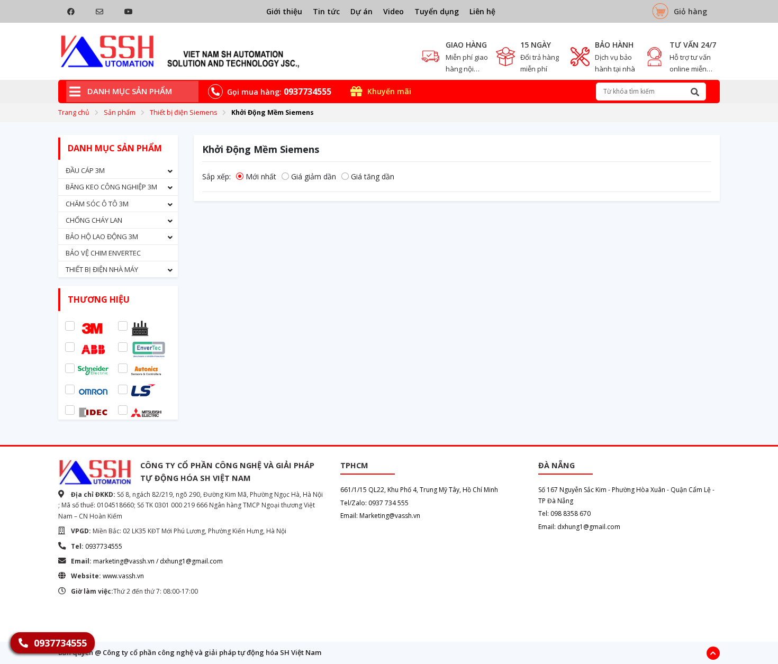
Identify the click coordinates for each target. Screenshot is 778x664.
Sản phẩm (119, 112)
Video (393, 11)
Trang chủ (73, 112)
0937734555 (103, 546)
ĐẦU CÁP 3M (85, 170)
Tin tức (326, 11)
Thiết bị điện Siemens (183, 112)
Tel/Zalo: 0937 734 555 (374, 502)
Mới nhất (261, 176)
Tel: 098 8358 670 (564, 513)
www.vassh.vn (123, 575)
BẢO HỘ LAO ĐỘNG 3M (102, 236)
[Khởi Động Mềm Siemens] (180, 51)
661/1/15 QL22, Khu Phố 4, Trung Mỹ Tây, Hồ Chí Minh (419, 489)
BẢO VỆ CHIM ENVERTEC (103, 253)
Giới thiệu (284, 11)
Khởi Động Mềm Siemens (272, 112)
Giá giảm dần (313, 176)
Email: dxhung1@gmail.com (579, 526)
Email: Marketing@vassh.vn (380, 515)
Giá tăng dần (372, 176)
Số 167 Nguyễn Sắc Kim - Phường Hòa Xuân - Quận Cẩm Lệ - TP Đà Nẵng (626, 495)
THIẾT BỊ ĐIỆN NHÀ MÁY (102, 269)
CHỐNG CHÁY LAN (94, 220)
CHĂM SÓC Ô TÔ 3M (97, 203)
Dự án (361, 11)
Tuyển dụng (436, 11)
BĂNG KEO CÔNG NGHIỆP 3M (111, 187)
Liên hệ (482, 11)
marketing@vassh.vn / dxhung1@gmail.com (158, 561)
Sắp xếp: (216, 176)
